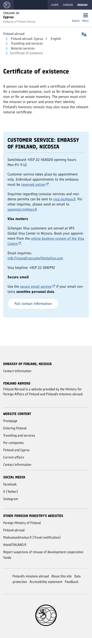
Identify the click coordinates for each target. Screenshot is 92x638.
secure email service (35, 286)
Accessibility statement (46, 582)
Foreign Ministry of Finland (22, 523)
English (55, 39)
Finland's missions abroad (30, 576)
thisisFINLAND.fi (14, 545)
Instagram (10, 499)
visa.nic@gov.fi (64, 199)
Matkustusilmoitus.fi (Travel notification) (32, 537)
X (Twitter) (10, 492)
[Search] (76, 15)
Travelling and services (26, 43)
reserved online (33, 184)
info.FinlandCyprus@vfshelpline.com (35, 258)
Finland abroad (13, 34)
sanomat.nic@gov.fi (22, 209)
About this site (61, 576)
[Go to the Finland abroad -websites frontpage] (7, 5)
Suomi (54, 4)
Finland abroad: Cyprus (26, 39)
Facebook (10, 484)
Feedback (72, 582)
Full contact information (33, 303)
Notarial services (22, 48)
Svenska (68, 4)
